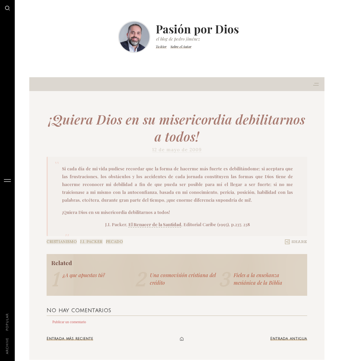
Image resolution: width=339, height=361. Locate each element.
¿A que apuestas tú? (84, 275)
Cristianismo (62, 241)
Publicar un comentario (69, 322)
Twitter (161, 46)
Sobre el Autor (181, 46)
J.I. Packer (91, 241)
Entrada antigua (288, 339)
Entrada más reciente (70, 339)
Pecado (114, 241)
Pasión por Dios (197, 28)
